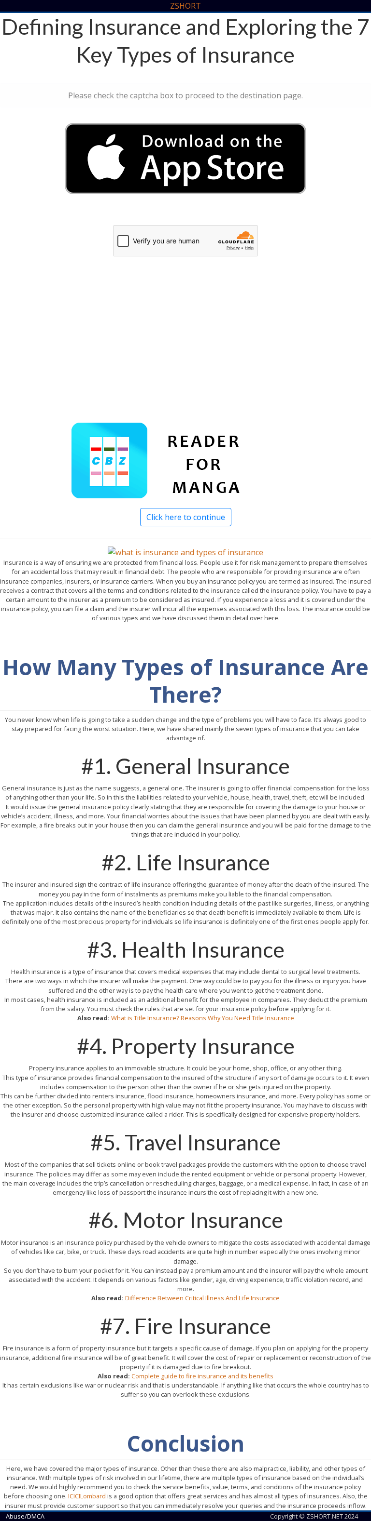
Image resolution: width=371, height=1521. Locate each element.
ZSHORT (185, 5)
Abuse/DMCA (25, 1516)
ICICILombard (87, 1496)
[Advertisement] (185, 349)
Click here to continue (185, 517)
